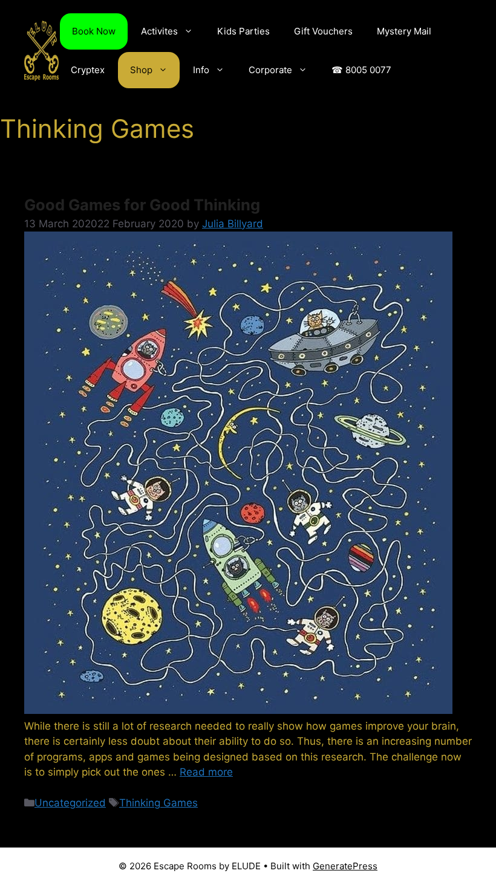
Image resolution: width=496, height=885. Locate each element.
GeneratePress (345, 866)
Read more (206, 772)
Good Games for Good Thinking (142, 204)
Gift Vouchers (323, 31)
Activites (159, 31)
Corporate (270, 70)
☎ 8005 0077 (361, 70)
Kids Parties (243, 31)
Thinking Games (158, 803)
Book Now (94, 31)
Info (201, 70)
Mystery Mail (404, 31)
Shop (141, 70)
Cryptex (88, 70)
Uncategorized (70, 803)
